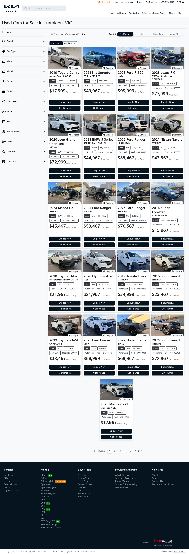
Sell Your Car (84, 493)
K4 (42, 518)
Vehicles (120, 13)
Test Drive (83, 497)
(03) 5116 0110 (167, 2)
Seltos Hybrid (47, 481)
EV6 (43, 509)
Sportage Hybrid (49, 487)
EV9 (43, 512)
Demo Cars (83, 478)
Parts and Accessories (125, 478)
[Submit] (25, 8)
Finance (172, 13)
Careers (155, 478)
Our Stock (133, 13)
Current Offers (85, 484)
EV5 (43, 506)
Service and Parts (157, 13)
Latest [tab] (142, 34)
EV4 (43, 503)
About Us (156, 475)
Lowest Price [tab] (174, 34)
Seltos (44, 478)
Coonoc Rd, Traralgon (148, 2)
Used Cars (83, 481)
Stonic (44, 475)
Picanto (44, 515)
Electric (7, 487)
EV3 (43, 500)
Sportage (45, 484)
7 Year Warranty (123, 481)
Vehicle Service (122, 475)
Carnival (45, 497)
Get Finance (65, 108)
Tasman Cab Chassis (51, 527)
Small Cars (9, 475)
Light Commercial (12, 490)
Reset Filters (56, 43)
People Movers (11, 484)
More (180, 13)
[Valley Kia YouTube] (183, 2)
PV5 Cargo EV (48, 521)
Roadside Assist (122, 487)
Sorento (45, 490)
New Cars (82, 475)
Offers (144, 13)
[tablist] (150, 34)
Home (112, 13)
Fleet (80, 490)
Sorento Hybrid (48, 493)
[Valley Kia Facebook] (177, 2)
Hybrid (7, 481)
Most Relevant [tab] (125, 34)
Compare (75, 68)
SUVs (6, 478)
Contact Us (157, 481)
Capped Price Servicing (126, 484)
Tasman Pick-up (49, 524)
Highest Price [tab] (158, 34)
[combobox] (44, 8)
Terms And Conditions (163, 484)
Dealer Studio (179, 552)
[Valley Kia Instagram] (180, 2)
